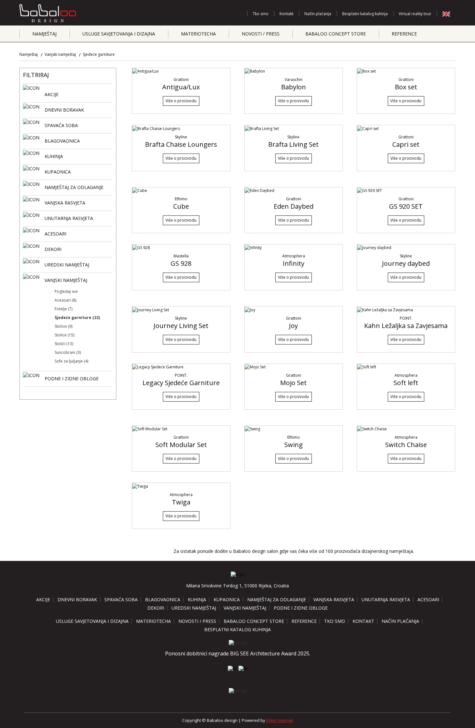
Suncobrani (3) (68, 352)
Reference (404, 34)
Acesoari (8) (65, 300)
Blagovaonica (162, 599)
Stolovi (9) (63, 326)
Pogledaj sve (66, 291)
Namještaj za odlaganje (276, 599)
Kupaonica (227, 599)
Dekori (155, 608)
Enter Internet (279, 720)
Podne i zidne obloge (301, 608)
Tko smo (261, 13)
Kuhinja (197, 599)
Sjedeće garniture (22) (77, 317)
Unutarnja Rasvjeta (386, 599)
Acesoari (428, 599)
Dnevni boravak (77, 599)
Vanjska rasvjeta (333, 599)
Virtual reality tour (415, 13)
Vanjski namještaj (60, 54)
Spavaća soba (121, 599)
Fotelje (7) (63, 309)
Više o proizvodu (180, 101)
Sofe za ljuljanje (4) (71, 361)
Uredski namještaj (194, 608)
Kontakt (286, 13)
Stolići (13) (64, 343)
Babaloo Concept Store (335, 34)
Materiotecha (198, 34)
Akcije (43, 599)
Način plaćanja (317, 13)
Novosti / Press (261, 34)
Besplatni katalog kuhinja (365, 13)
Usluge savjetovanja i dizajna (118, 34)
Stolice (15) (64, 335)
